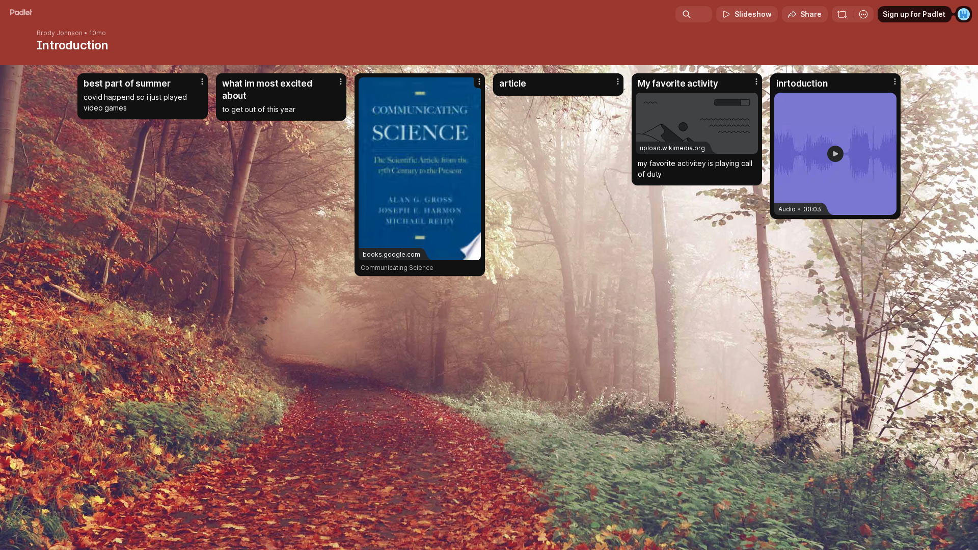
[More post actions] (202, 81)
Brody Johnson (60, 33)
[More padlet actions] (863, 14)
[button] (835, 154)
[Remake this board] (842, 14)
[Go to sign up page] (964, 14)
